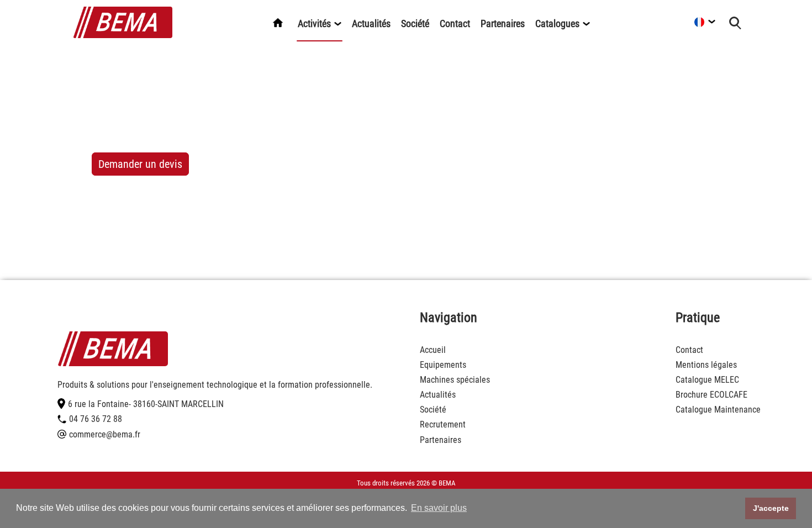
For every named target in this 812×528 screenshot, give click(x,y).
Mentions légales (706, 365)
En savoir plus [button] (439, 508)
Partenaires (503, 23)
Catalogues (558, 23)
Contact (455, 23)
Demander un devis (140, 164)
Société (415, 23)
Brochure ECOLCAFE (711, 394)
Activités (315, 23)
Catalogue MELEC (707, 379)
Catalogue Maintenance (718, 409)
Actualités (371, 23)
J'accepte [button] (771, 508)
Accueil (433, 350)
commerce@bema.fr (104, 434)
